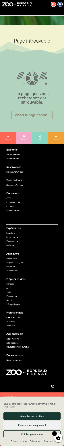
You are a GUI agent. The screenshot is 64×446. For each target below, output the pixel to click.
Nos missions (12, 343)
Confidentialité (13, 202)
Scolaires (10, 321)
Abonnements (12, 158)
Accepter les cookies (32, 416)
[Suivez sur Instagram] (52, 386)
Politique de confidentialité (41, 441)
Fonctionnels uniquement (32, 425)
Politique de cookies (19, 441)
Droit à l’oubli (12, 210)
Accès (9, 288)
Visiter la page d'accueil (32, 115)
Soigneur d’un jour (14, 172)
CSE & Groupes (13, 317)
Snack (9, 300)
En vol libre (11, 258)
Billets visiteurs (13, 154)
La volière (10, 233)
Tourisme (10, 325)
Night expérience (14, 360)
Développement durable (17, 347)
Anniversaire (12, 270)
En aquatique (12, 241)
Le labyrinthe (12, 237)
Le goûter (10, 266)
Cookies (10, 206)
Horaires (10, 284)
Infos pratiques (13, 304)
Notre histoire (12, 339)
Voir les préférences (32, 434)
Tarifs (8, 292)
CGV (8, 198)
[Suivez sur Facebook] (46, 386)
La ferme (10, 245)
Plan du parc (12, 296)
